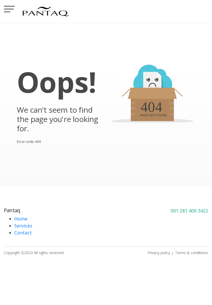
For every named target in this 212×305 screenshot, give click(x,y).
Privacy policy (159, 252)
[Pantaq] (45, 11)
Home (20, 219)
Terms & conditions (191, 252)
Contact (23, 233)
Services (23, 226)
